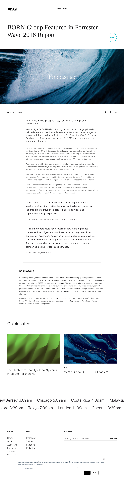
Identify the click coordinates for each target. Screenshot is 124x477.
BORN (59, 8)
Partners (11, 448)
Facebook (31, 444)
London (72, 408)
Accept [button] (87, 473)
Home (10, 438)
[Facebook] (110, 112)
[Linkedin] (116, 112)
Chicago (51, 400)
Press (9, 112)
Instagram (31, 438)
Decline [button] (95, 473)
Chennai (106, 408)
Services (11, 451)
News (65, 8)
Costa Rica (88, 400)
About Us (12, 444)
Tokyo (40, 408)
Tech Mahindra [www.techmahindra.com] (63, 280)
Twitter (29, 441)
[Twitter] (105, 112)
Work (112, 37)
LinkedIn (30, 448)
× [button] (104, 458)
